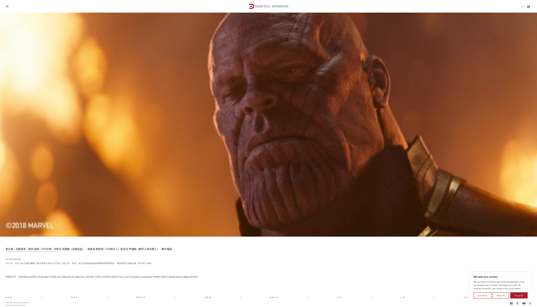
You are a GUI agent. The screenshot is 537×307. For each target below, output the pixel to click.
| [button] (42, 297)
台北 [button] (466, 297)
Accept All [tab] (519, 295)
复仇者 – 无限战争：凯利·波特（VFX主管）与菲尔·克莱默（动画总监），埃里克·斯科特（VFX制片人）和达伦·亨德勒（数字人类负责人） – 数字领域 (89, 249)
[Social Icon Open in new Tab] (502, 303)
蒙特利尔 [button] (141, 297)
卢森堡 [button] (207, 297)
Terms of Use (21, 305)
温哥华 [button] (74, 297)
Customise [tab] (482, 295)
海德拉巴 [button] (274, 297)
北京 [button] (339, 297)
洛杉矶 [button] (9, 297)
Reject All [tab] (501, 295)
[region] (500, 286)
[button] (8, 6)
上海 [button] (403, 297)
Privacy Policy (10, 305)
